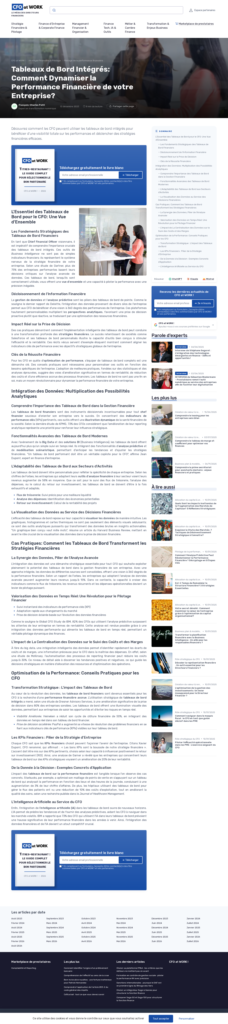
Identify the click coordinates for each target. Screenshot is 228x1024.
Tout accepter (161, 1018)
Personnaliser (186, 1018)
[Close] (174, 487)
